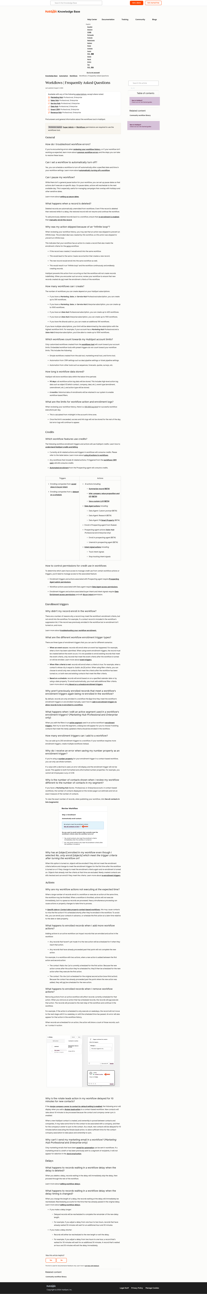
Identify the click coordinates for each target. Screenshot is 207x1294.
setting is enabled (76, 1106)
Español (89, 27)
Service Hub (55, 103)
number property (65, 759)
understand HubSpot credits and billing (61, 447)
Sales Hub (55, 100)
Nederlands (91, 40)
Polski (89, 46)
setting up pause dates (69, 197)
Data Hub (54, 106)
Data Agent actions (92, 506)
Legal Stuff (124, 1288)
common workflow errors (87, 152)
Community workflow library (56, 1277)
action (72, 1109)
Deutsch (89, 29)
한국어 (89, 62)
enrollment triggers (86, 684)
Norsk (89, 59)
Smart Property (107, 520)
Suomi (89, 51)
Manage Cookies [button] (152, 1288)
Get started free (153, 3)
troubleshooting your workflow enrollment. (78, 630)
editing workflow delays (70, 1184)
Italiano (89, 43)
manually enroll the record (60, 220)
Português (90, 35)
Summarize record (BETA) (99, 489)
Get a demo (136, 3)
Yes (51, 1260)
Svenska (90, 48)
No (62, 1260)
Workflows (80, 127)
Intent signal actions (93, 547)
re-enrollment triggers (111, 875)
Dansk (89, 56)
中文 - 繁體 (90, 54)
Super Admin (68, 127)
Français (90, 38)
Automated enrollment (59, 468)
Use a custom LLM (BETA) (99, 501)
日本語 (89, 32)
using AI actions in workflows (96, 455)
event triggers (86, 660)
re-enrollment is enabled (109, 217)
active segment (76, 723)
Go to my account (93, 73)
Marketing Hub (57, 97)
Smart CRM (55, 109)
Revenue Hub (56, 112)
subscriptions (81, 94)
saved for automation (85, 1148)
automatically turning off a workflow (94, 170)
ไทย (88, 65)
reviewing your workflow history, (87, 149)
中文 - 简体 (90, 67)
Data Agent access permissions (105, 587)
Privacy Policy (137, 1288)
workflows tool (88, 344)
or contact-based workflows (73, 910)
